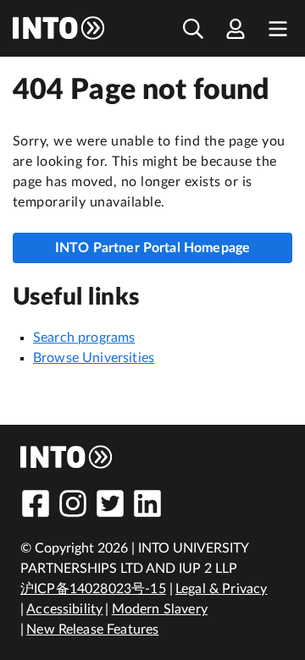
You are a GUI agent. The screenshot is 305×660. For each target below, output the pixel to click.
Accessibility (64, 609)
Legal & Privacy (221, 589)
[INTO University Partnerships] (67, 457)
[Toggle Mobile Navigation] (277, 28)
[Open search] (193, 28)
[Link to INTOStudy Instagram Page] (73, 503)
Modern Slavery (160, 609)
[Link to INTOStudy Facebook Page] (35, 503)
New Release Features (92, 629)
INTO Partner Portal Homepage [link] (152, 248)
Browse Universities (93, 358)
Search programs (84, 337)
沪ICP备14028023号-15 (93, 589)
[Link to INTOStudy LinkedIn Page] (147, 503)
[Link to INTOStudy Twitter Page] (110, 503)
